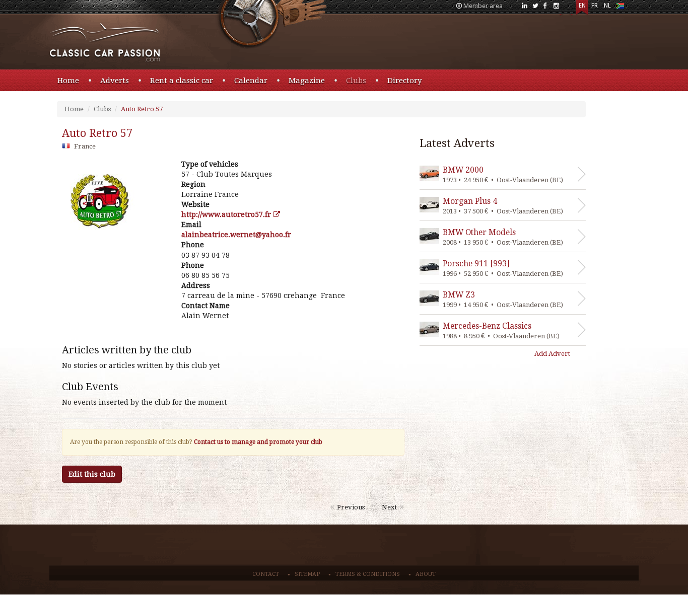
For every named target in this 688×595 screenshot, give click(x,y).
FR (594, 5)
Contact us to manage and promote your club (258, 441)
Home (68, 80)
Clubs (356, 80)
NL (607, 5)
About (426, 574)
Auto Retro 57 (142, 109)
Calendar (250, 80)
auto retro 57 (97, 133)
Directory (404, 80)
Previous (351, 507)
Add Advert (552, 353)
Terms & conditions (367, 574)
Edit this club (91, 474)
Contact (265, 574)
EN (582, 5)
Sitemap (307, 574)
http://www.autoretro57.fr (227, 214)
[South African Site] (619, 8)
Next (389, 507)
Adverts (114, 80)
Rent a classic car (181, 80)
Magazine (307, 80)
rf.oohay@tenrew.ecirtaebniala (236, 235)
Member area (483, 6)
